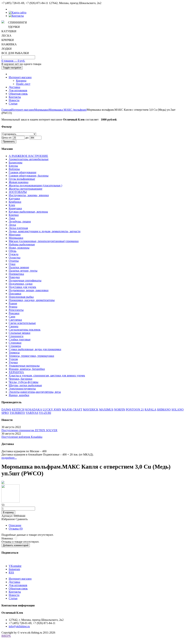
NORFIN (119, 409)
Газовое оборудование (22, 172)
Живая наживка (18, 182)
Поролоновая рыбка (21, 296)
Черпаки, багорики (20, 378)
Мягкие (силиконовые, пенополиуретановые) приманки (44, 241)
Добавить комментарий (15, 545)
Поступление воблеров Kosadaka (21, 436)
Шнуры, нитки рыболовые (25, 385)
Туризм (13, 359)
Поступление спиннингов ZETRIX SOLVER (29, 430)
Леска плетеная (18, 228)
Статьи (13, 103)
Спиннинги (16, 336)
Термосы (14, 352)
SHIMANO (164, 409)
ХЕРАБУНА (16, 372)
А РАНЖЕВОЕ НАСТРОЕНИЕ (28, 155)
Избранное (8, 519)
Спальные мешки (19, 332)
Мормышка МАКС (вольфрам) (68, 109)
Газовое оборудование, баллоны (28, 175)
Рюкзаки (14, 313)
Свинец (13, 326)
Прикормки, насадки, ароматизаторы (32, 300)
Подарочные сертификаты (25, 280)
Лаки (12, 218)
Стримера (15, 346)
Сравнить (22, 519)
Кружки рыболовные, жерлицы (28, 211)
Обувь (12, 251)
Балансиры (15, 162)
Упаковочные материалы (24, 365)
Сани (12, 316)
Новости (14, 100)
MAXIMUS (106, 409)
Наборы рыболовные (22, 244)
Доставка (14, 87)
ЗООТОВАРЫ (18, 192)
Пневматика (16, 273)
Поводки (14, 277)
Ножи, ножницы (19, 247)
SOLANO (177, 409)
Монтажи (15, 234)
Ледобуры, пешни (20, 221)
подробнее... (9, 457)
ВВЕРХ (6, 635)
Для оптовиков (18, 90)
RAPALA (150, 409)
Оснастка (14, 257)
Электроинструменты (22, 388)
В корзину (8, 512)
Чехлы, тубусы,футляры (23, 382)
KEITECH (18, 409)
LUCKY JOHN (52, 409)
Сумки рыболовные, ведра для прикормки (35, 349)
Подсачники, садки (21, 283)
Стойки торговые (20, 339)
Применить (9, 141)
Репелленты (16, 309)
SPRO (5, 412)
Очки (12, 264)
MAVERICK (90, 409)
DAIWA (6, 409)
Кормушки (15, 208)
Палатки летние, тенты (23, 270)
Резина (13, 306)
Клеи (12, 205)
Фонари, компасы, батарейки (27, 368)
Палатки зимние (19, 267)
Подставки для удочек (22, 287)
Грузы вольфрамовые (22, 178)
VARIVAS (32, 412)
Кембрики (15, 201)
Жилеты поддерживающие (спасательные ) (35, 185)
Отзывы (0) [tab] (16, 528)
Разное (13, 303)
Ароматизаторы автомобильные (28, 159)
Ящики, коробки (19, 395)
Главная (6, 109)
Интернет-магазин (20, 77)
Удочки (13, 362)
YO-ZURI (45, 412)
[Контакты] (16, 15)
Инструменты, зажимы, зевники (29, 195)
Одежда (13, 254)
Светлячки (15, 319)
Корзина (21, 80)
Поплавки (15, 293)
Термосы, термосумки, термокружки (31, 355)
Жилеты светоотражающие (25, 188)
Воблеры (14, 169)
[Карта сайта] (17, 12)
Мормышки (41, 109)
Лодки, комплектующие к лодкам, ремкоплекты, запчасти (44, 231)
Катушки (14, 198)
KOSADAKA (33, 409)
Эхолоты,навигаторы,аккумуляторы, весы (35, 391)
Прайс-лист (23, 83)
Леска (12, 224)
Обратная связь (18, 93)
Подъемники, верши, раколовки (28, 290)
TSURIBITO (17, 412)
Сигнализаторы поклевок (25, 329)
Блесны (13, 165)
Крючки (14, 214)
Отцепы (14, 260)
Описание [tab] (15, 525)
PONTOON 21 (135, 409)
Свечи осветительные (22, 323)
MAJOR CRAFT (72, 409)
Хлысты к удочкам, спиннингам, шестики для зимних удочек (47, 375)
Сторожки (15, 342)
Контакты (15, 96)
